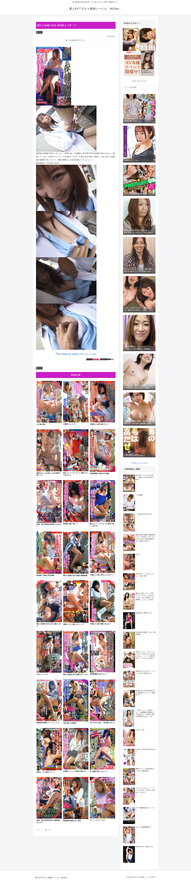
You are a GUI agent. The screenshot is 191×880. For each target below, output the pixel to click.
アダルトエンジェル (139, 463)
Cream (40, 32)
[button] (154, 87)
